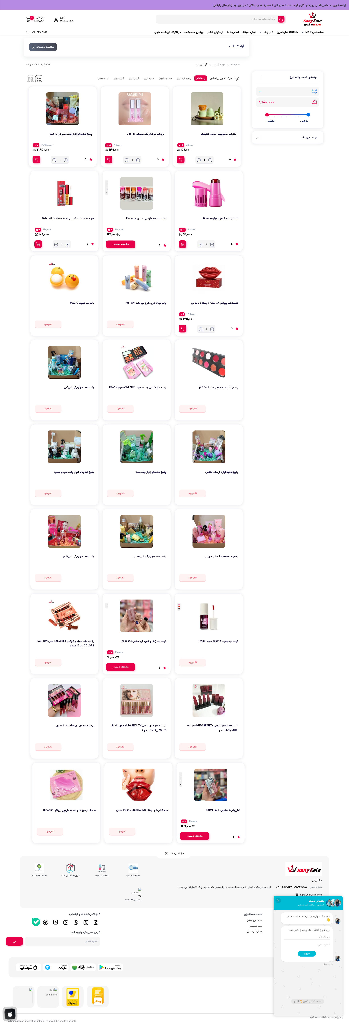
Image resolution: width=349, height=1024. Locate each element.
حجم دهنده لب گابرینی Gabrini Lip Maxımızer (68, 218)
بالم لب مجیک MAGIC (82, 303)
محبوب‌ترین (165, 78)
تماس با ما (233, 32)
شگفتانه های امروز (287, 32)
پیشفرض (200, 78)
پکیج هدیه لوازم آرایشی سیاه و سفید (74, 472)
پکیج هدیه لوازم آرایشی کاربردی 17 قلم (71, 134)
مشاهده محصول (121, 244)
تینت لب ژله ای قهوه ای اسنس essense (144, 641)
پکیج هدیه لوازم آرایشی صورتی (221, 556)
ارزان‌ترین (134, 78)
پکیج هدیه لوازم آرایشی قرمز (78, 556)
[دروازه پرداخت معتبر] (73, 997)
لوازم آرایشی (219, 64)
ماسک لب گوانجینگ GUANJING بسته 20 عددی (142, 810)
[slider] (308, 115)
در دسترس (103, 78)
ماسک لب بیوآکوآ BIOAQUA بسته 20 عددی (214, 303)
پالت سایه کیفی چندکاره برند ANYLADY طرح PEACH (137, 387)
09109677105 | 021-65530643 (291, 887)
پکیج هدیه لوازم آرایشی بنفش (221, 472)
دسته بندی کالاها (314, 32)
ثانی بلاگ (268, 32)
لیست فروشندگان (254, 920)
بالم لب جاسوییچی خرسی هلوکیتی (218, 134)
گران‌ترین (119, 78)
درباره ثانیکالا (249, 32)
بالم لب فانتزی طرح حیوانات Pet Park (145, 303)
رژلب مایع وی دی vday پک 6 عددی (75, 726)
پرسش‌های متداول (254, 931)
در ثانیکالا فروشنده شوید (167, 32)
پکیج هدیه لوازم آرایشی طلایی (149, 556)
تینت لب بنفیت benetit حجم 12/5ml (218, 641)
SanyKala (235, 64)
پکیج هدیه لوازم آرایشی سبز (151, 472)
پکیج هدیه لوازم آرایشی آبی (79, 387)
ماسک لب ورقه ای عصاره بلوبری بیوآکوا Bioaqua (69, 810)
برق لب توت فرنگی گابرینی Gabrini (145, 134)
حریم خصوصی (256, 926)
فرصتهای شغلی (215, 32)
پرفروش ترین (183, 78)
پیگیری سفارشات (193, 32)
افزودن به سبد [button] (180, 159)
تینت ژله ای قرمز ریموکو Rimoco (220, 218)
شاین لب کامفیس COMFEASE (223, 810)
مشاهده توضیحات (45, 47)
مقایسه (228, 145)
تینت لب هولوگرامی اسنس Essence (146, 218)
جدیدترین (148, 78)
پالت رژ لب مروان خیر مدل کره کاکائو (218, 387)
